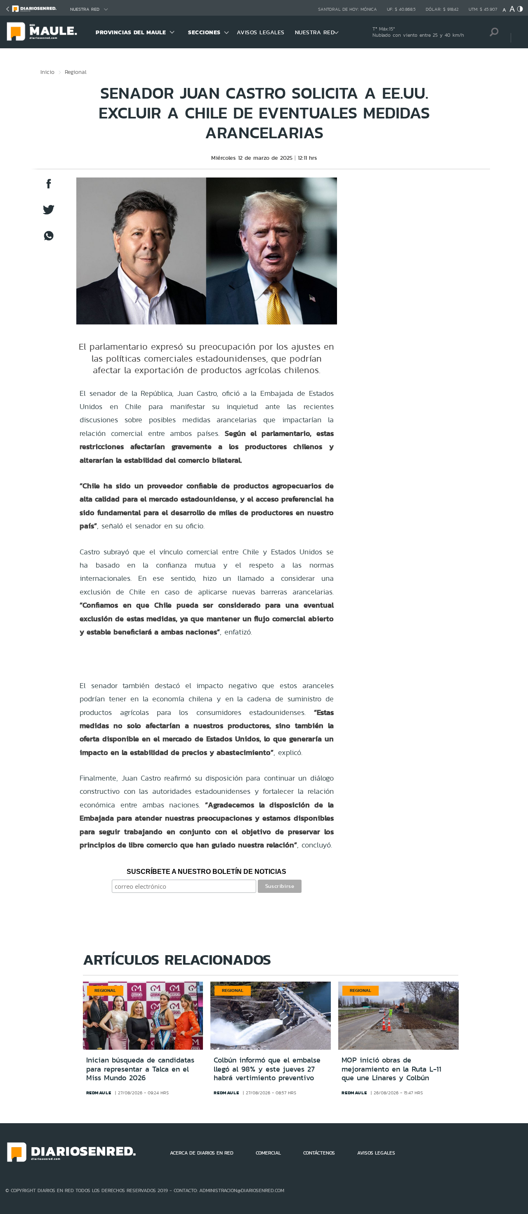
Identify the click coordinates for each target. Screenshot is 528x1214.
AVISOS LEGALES (261, 32)
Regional (76, 72)
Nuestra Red (84, 9)
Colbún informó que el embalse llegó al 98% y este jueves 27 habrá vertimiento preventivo (267, 1069)
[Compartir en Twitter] (48, 214)
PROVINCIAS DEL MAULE (131, 32)
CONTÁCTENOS (319, 1153)
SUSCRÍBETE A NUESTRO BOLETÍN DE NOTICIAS (206, 871)
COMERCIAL (268, 1153)
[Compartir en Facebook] (48, 188)
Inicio (47, 72)
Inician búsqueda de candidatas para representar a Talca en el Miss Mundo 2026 (140, 1069)
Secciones (204, 32)
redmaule (98, 1092)
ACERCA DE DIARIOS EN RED (201, 1153)
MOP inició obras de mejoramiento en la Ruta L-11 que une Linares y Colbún (391, 1069)
